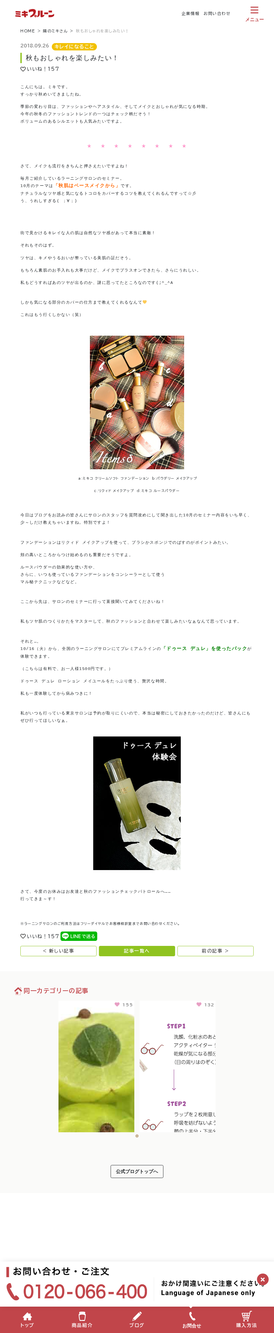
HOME (27, 31)
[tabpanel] (96, 1065)
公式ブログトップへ (137, 1171)
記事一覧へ (137, 951)
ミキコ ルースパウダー (160, 490)
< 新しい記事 (59, 951)
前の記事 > (215, 951)
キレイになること (74, 46)
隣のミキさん (55, 31)
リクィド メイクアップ (116, 490)
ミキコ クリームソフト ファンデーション (116, 478)
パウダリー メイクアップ (176, 478)
